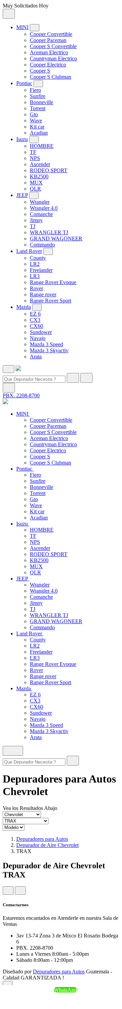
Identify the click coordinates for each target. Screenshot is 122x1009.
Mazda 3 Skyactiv (49, 350)
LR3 (35, 276)
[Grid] (8, 890)
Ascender (40, 164)
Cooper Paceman (48, 40)
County (38, 258)
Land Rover (29, 251)
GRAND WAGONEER (56, 238)
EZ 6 (35, 314)
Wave (36, 120)
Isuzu (22, 139)
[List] (20, 890)
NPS (35, 158)
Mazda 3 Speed (46, 344)
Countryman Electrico (53, 58)
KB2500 (39, 176)
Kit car (37, 127)
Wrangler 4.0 (44, 208)
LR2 (35, 264)
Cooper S (40, 71)
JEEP (22, 195)
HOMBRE (42, 146)
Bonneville (41, 102)
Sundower (41, 332)
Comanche (41, 214)
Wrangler (39, 202)
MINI (22, 27)
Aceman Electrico (49, 52)
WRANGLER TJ (49, 232)
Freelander (41, 270)
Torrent (37, 108)
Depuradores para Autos (42, 839)
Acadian (39, 133)
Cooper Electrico (48, 64)
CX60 (36, 326)
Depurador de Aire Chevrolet (47, 845)
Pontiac (24, 83)
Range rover (43, 294)
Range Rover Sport (50, 300)
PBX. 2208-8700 (21, 395)
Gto (34, 114)
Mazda (23, 307)
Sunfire (37, 96)
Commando (42, 245)
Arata (36, 356)
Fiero (35, 90)
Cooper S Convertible (53, 46)
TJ (32, 226)
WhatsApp (65, 990)
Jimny (36, 220)
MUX (36, 182)
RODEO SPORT (48, 170)
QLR (35, 189)
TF (33, 152)
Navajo (37, 338)
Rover (36, 288)
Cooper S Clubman (50, 77)
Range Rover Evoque (53, 282)
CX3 (35, 320)
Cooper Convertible (51, 34)
